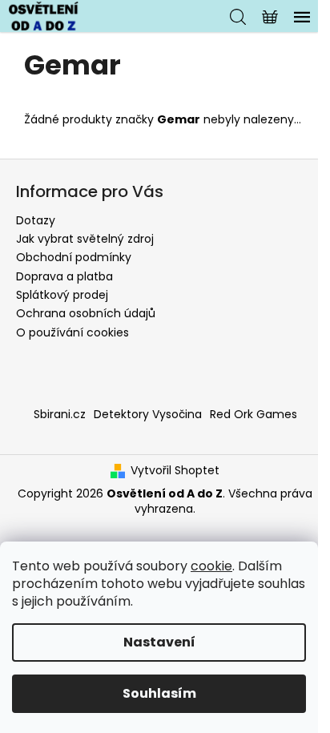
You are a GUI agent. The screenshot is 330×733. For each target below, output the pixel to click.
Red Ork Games (253, 414)
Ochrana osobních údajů (85, 313)
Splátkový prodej (62, 295)
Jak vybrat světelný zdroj (85, 239)
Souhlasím (159, 693)
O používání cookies (72, 332)
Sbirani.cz (60, 414)
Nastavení (159, 642)
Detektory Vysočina (148, 414)
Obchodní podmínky (73, 257)
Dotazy (35, 220)
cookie (211, 566)
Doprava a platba (64, 276)
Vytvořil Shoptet (175, 470)
